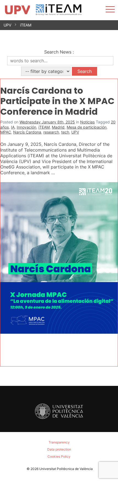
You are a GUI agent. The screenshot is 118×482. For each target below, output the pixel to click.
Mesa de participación (86, 127)
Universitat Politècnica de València (66, 469)
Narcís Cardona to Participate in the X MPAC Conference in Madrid (57, 101)
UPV (7, 25)
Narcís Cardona (27, 132)
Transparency (59, 442)
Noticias (87, 122)
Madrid (58, 127)
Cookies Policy (59, 456)
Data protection (59, 449)
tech (65, 132)
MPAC (5, 132)
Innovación (26, 127)
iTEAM (25, 25)
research (51, 132)
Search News (57, 52)
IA (13, 127)
